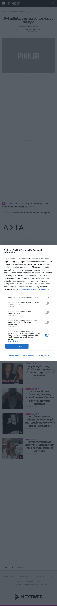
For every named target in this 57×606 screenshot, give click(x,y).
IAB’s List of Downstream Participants (31, 289)
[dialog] (28, 303)
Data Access (28, 356)
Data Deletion (13, 356)
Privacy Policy (43, 356)
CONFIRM (17, 346)
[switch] (47, 303)
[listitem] (28, 297)
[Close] (51, 250)
